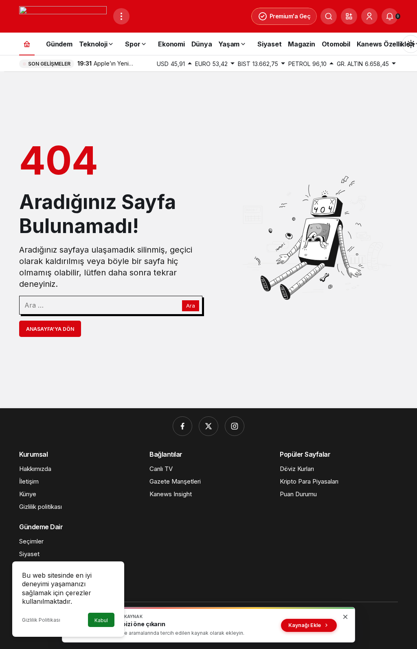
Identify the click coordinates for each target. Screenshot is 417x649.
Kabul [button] (101, 620)
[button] (349, 16)
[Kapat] (345, 617)
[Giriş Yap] (369, 16)
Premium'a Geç (290, 16)
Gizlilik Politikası (41, 620)
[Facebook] (182, 426)
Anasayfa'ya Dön (50, 329)
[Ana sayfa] (27, 44)
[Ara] (328, 16)
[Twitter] (208, 426)
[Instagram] (234, 426)
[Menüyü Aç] (121, 16)
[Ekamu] (63, 15)
